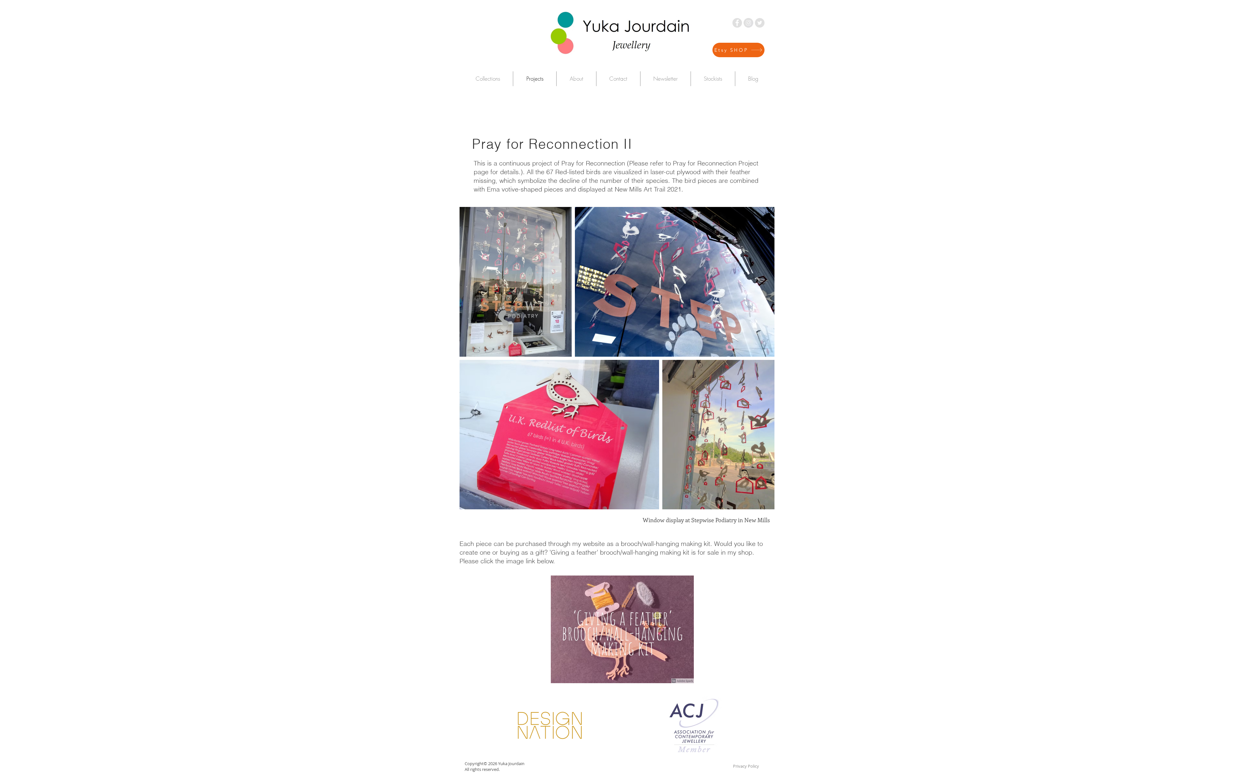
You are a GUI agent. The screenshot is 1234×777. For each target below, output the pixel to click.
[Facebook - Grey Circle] (737, 23)
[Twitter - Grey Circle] (760, 23)
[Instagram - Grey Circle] (748, 23)
